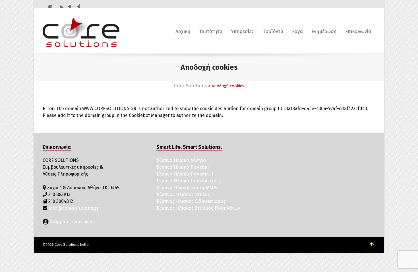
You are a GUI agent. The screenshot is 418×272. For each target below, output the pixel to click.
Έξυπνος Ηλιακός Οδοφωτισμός (190, 201)
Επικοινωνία (358, 31)
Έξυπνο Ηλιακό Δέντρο (181, 160)
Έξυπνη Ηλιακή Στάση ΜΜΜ (186, 188)
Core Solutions (190, 86)
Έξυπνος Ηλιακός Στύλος (183, 194)
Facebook (51, 4)
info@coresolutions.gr (73, 208)
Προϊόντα (272, 31)
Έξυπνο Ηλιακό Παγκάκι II (184, 174)
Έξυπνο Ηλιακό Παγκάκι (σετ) (188, 181)
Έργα (297, 31)
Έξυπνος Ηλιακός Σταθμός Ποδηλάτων (198, 208)
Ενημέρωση (324, 31)
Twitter (60, 4)
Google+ (76, 4)
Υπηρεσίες (242, 31)
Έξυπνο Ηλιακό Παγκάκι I (184, 167)
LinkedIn (68, 4)
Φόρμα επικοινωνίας (72, 222)
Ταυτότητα (210, 31)
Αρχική (183, 31)
